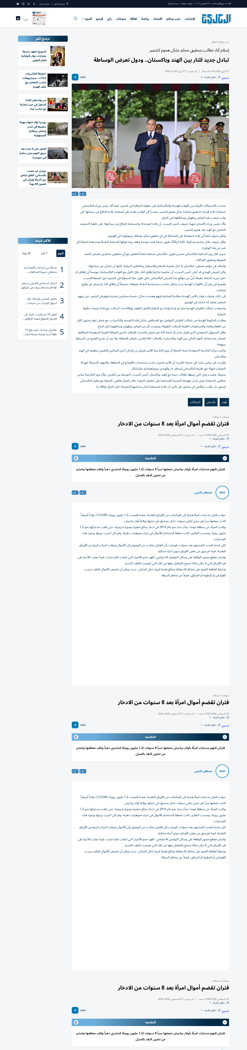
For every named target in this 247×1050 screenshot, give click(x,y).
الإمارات (190, 19)
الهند (224, 402)
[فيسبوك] (34, 4)
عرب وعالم (173, 19)
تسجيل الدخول (59, 4)
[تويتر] (28, 4)
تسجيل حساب (44, 4)
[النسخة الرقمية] (39, 19)
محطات (215, 416)
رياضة (145, 19)
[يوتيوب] (18, 4)
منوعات (121, 19)
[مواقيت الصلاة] (18, 19)
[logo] (216, 19)
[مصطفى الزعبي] (222, 492)
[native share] (75, 77)
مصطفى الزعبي (203, 492)
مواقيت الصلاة (187, 4)
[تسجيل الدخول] (67, 4)
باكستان (211, 402)
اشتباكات (195, 402)
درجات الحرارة (173, 4)
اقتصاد (157, 19)
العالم (214, 42)
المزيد (88, 19)
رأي (109, 19)
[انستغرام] (23, 4)
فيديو (99, 19)
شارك (83, 77)
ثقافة (133, 19)
